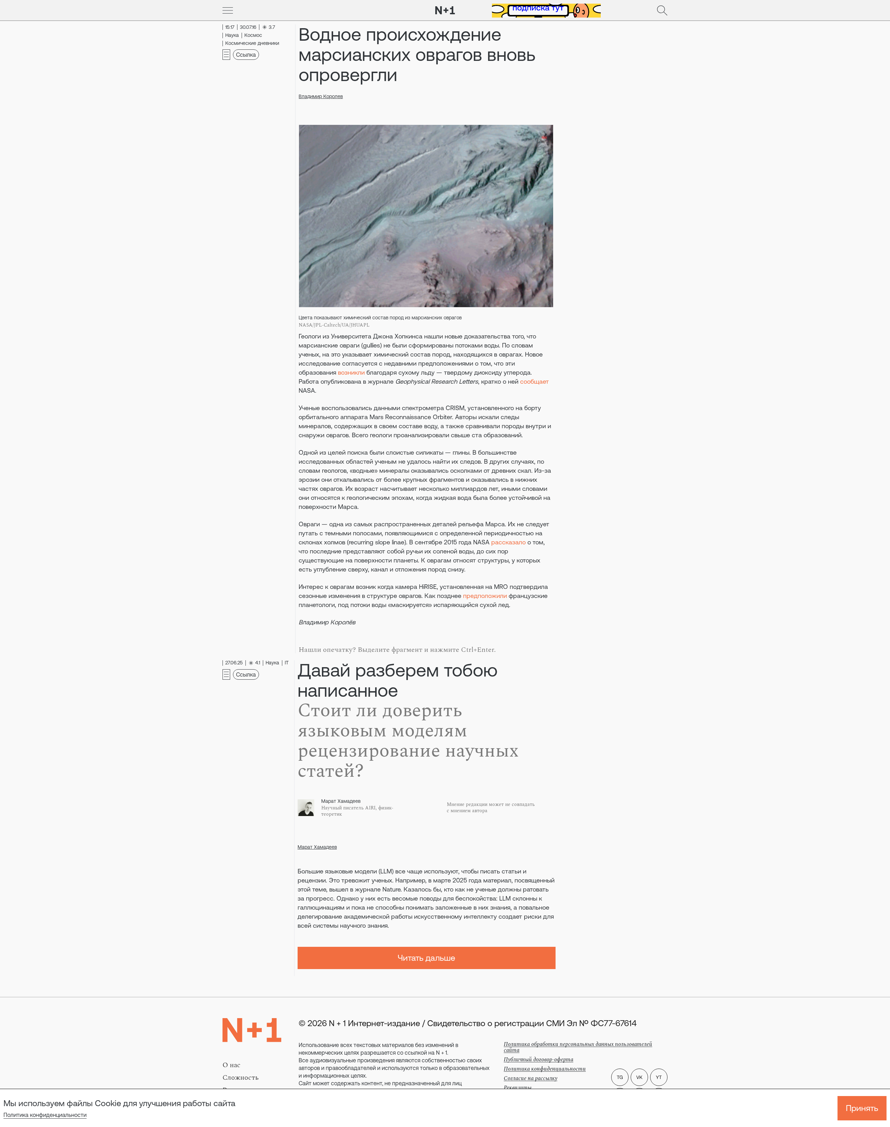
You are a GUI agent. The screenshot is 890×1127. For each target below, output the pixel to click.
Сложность (240, 1077)
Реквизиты (518, 1088)
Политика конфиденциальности (45, 1115)
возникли (351, 372)
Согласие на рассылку (530, 1078)
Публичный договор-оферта (538, 1059)
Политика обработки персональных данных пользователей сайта (578, 1047)
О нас (231, 1065)
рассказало (508, 542)
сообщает (534, 381)
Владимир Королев (321, 96)
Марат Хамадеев (317, 847)
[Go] (227, 10)
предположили (485, 595)
